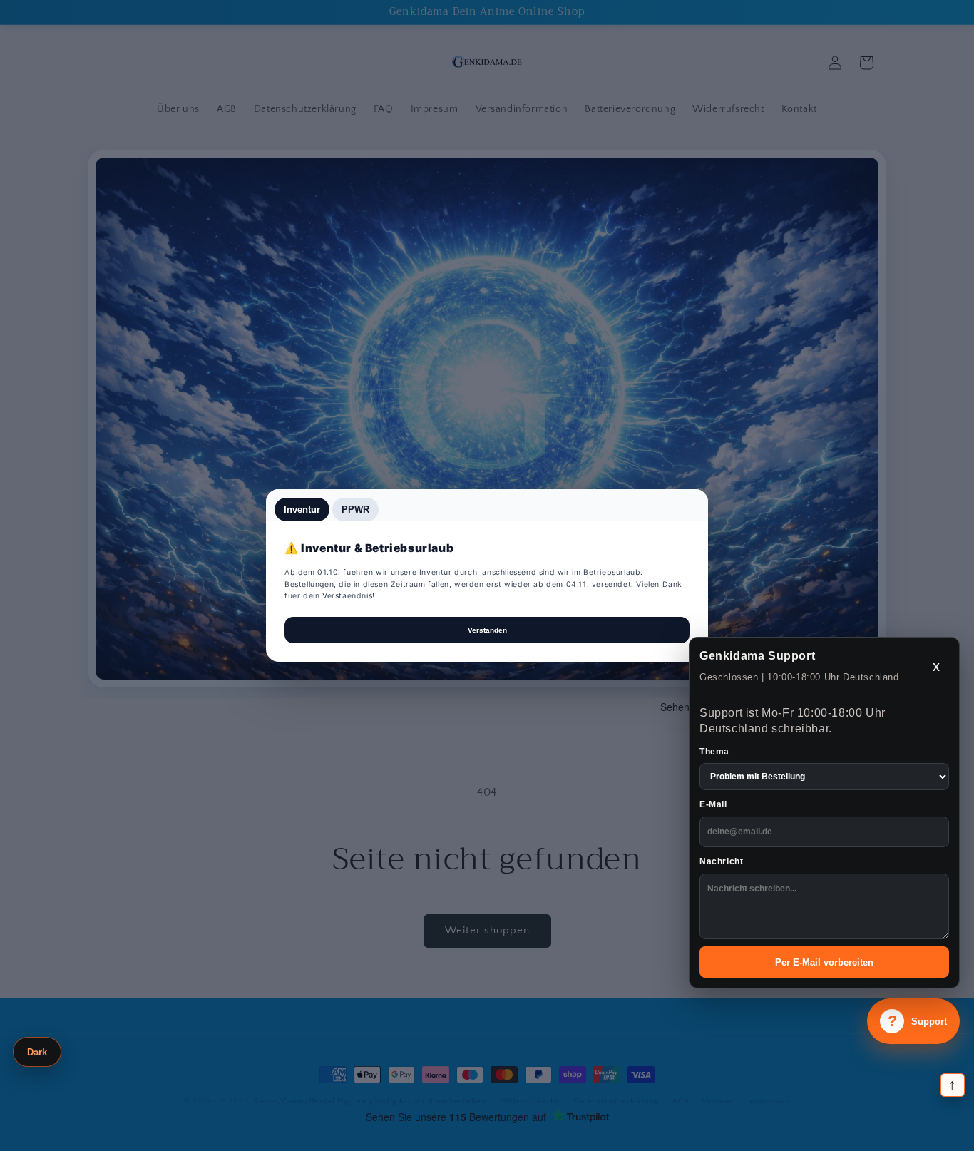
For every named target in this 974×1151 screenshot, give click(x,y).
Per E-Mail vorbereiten (824, 962)
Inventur (302, 509)
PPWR (355, 509)
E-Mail (713, 804)
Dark (37, 1052)
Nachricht (721, 861)
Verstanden (487, 630)
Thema (714, 752)
